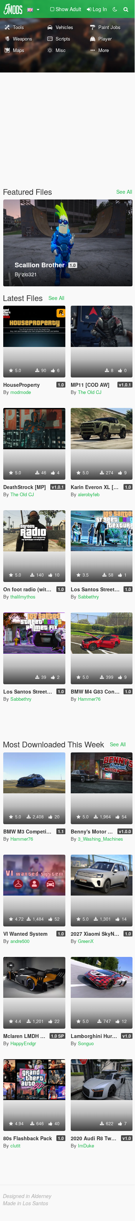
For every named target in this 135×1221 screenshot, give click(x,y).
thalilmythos (23, 596)
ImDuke (86, 1145)
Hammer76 (89, 698)
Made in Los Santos (25, 1203)
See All (124, 191)
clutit (15, 1145)
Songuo (86, 1043)
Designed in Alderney (27, 1195)
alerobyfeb (88, 494)
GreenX (86, 941)
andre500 (19, 941)
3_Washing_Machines (100, 838)
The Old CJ (90, 392)
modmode (20, 392)
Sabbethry (88, 596)
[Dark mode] (115, 9)
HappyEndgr (23, 1043)
